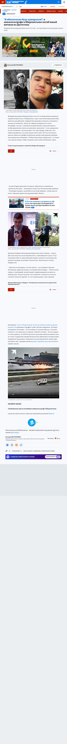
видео (51, 413)
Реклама (52, 6)
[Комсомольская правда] (15, 2)
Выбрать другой (11, 13)
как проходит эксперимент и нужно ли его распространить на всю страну (40, 204)
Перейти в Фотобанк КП (31, 112)
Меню (3, 2)
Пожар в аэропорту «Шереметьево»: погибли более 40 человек (39, 451)
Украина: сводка (51, 11)
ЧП (9, 451)
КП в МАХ (60, 11)
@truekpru (15, 432)
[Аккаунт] (64, 2)
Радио (45, 6)
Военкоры (41, 11)
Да (4, 13)
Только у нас (32, 11)
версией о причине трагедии (41, 341)
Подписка (61, 6)
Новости (23, 11)
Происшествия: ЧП (16, 451)
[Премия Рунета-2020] (25, 2)
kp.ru (58, 438)
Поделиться (58, 65)
